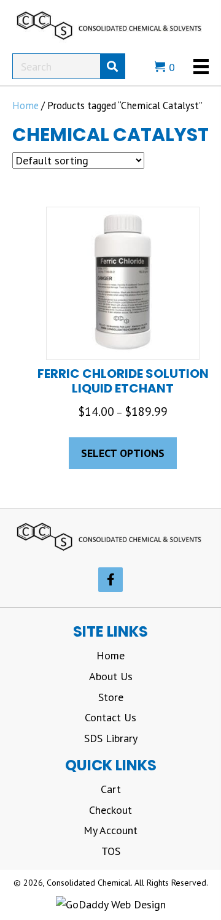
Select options (123, 453)
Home (25, 105)
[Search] (112, 66)
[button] (110, 579)
